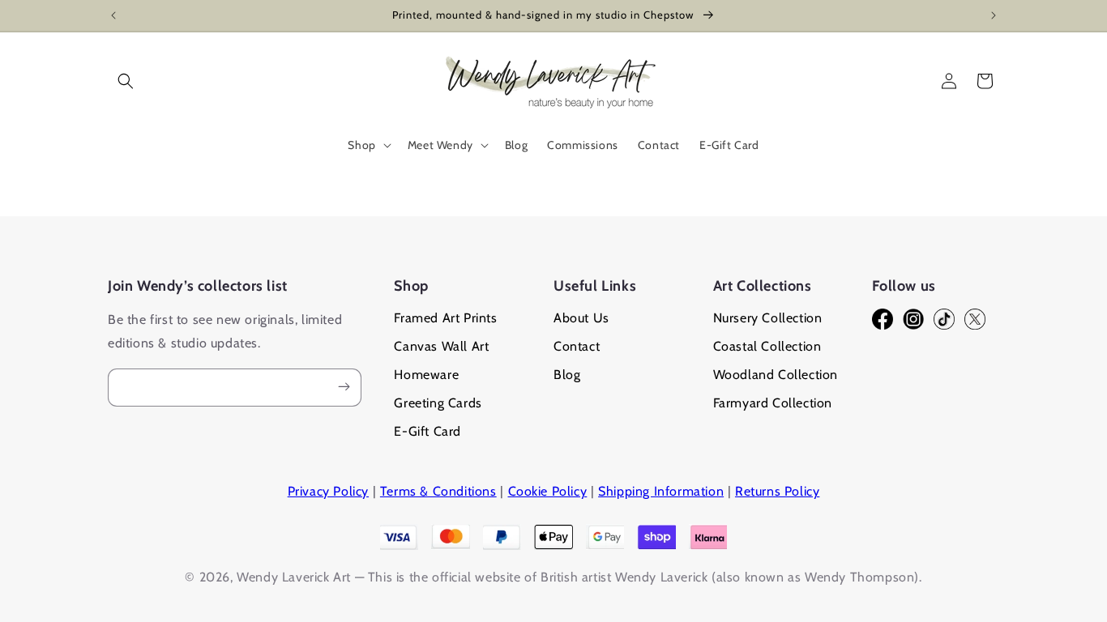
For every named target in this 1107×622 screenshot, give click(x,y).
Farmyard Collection (772, 403)
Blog (567, 374)
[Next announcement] (993, 15)
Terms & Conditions (438, 491)
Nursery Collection (768, 318)
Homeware (426, 374)
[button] (125, 81)
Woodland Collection (775, 374)
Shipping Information (661, 491)
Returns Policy (777, 491)
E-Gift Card (427, 431)
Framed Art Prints (445, 318)
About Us (581, 318)
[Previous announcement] (113, 15)
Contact (577, 346)
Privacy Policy (328, 491)
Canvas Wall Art (441, 346)
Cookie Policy (548, 491)
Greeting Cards (437, 403)
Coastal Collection (767, 346)
